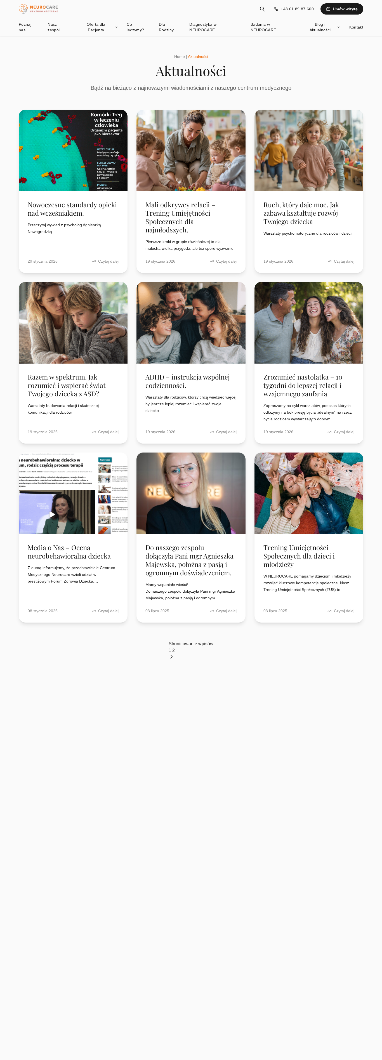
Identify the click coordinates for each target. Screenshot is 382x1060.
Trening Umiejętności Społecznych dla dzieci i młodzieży (299, 555)
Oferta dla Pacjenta (96, 27)
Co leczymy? (135, 27)
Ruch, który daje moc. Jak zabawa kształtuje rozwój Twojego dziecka (301, 212)
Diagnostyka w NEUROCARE (202, 27)
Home (179, 56)
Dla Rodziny (166, 27)
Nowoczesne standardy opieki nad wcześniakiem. (72, 208)
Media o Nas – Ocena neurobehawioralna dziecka (69, 551)
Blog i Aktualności (320, 27)
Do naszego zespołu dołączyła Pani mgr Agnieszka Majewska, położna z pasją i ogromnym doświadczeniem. (189, 560)
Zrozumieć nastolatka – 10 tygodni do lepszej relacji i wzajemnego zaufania (302, 385)
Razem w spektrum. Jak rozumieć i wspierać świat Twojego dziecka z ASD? (67, 385)
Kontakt (356, 27)
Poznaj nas (25, 27)
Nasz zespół (54, 27)
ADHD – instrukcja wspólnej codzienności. (187, 381)
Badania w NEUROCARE (263, 27)
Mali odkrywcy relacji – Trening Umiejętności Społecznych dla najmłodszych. (180, 217)
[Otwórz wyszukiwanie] (262, 9)
